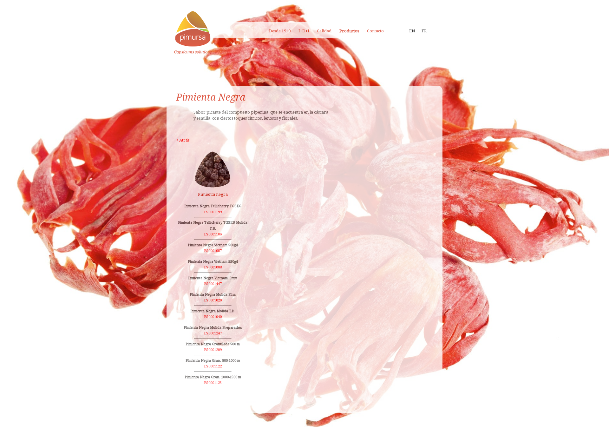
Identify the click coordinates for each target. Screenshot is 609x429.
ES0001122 (213, 366)
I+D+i (303, 31)
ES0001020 (213, 300)
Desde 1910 (280, 31)
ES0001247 (213, 333)
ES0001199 (213, 212)
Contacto (375, 31)
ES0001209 (213, 350)
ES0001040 (213, 317)
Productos (349, 31)
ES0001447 (213, 284)
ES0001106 (213, 234)
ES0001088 (213, 267)
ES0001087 (213, 251)
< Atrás (182, 140)
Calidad (324, 31)
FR (424, 31)
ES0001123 (213, 383)
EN (412, 31)
